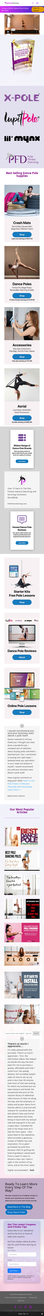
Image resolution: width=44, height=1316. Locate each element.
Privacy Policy (33, 1297)
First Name (12, 1250)
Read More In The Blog (18, 1206)
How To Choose (36, 9)
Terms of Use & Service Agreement (15, 1297)
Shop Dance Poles (16, 1212)
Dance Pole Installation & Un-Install (21, 1294)
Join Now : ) (14, 1271)
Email (9, 1260)
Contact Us (21, 1301)
